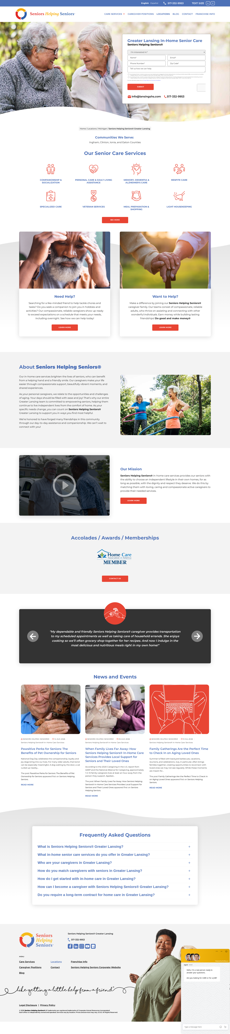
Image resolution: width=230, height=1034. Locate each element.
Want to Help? (165, 296)
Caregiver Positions (141, 14)
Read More (27, 789)
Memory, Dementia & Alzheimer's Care (136, 181)
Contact (187, 14)
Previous (33, 638)
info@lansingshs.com (146, 96)
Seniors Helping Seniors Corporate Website (96, 972)
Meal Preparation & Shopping (136, 208)
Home (83, 129)
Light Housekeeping (179, 206)
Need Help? (64, 296)
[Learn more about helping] (165, 260)
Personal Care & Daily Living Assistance (93, 181)
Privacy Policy (47, 1009)
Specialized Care (51, 206)
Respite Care (179, 180)
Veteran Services (94, 206)
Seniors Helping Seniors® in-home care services (42, 747)
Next (197, 638)
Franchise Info (205, 14)
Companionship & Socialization (51, 181)
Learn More (65, 327)
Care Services (113, 14)
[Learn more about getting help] (64, 260)
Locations (163, 14)
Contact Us (115, 578)
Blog (176, 14)
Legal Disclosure (28, 1009)
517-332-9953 (176, 3)
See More (115, 220)
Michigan (102, 129)
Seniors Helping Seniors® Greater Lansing (90, 938)
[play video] (64, 485)
